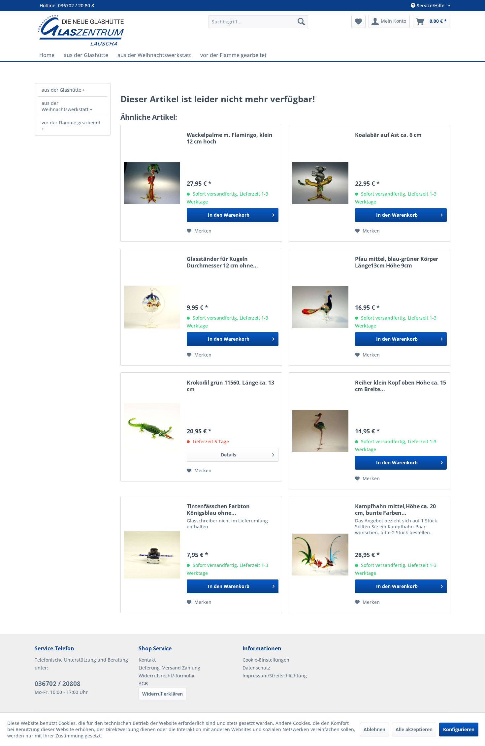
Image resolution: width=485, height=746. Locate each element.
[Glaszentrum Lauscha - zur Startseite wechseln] (119, 30)
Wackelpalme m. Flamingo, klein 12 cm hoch (230, 138)
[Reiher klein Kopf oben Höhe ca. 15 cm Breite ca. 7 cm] (320, 430)
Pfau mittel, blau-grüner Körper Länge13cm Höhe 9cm (396, 262)
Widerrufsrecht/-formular (167, 675)
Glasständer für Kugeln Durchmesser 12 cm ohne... (222, 262)
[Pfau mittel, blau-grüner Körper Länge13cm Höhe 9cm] (320, 307)
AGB (143, 683)
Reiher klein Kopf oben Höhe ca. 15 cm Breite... (400, 385)
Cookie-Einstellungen (265, 660)
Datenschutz (256, 668)
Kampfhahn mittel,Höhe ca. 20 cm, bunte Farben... (395, 509)
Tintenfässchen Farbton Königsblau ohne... (218, 509)
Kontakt (147, 660)
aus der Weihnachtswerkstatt (66, 106)
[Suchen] (301, 21)
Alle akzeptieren (414, 729)
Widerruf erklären (162, 694)
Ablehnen (374, 729)
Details (228, 454)
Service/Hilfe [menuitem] (430, 5)
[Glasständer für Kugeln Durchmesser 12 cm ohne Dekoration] (152, 307)
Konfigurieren (458, 729)
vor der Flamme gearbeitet (71, 122)
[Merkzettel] (358, 21)
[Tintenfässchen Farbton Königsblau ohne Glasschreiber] (152, 554)
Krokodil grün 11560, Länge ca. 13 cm (230, 385)
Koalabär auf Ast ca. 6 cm (388, 135)
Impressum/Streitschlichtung (274, 675)
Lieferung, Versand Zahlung (169, 668)
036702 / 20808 (58, 683)
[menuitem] (258, 21)
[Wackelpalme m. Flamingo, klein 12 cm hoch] (152, 183)
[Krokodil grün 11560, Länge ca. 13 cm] (152, 427)
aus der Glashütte (62, 90)
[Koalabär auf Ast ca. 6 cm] (320, 183)
